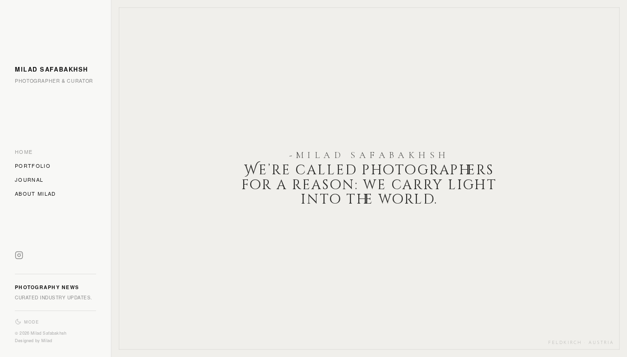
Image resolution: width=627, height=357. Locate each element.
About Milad (35, 193)
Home (23, 151)
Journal (29, 179)
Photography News (47, 287)
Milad (46, 340)
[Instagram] (19, 257)
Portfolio (33, 165)
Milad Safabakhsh (51, 69)
